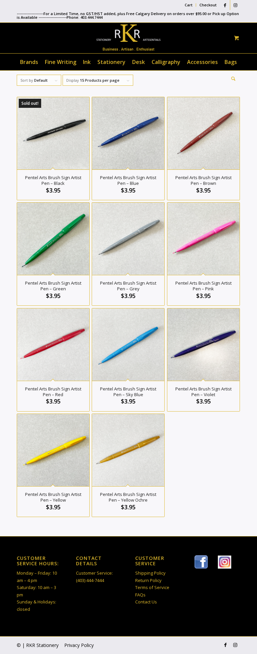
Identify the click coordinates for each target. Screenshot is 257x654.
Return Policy (148, 580)
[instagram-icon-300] (224, 562)
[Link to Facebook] (225, 5)
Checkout (208, 4)
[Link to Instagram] (235, 5)
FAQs (140, 595)
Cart (188, 4)
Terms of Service (152, 587)
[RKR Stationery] (128, 37)
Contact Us (146, 602)
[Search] (232, 78)
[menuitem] (188, 5)
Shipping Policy (150, 573)
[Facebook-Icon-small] (201, 562)
